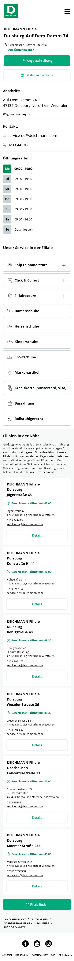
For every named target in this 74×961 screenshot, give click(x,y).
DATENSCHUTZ (40, 955)
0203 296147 (15, 661)
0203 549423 (15, 520)
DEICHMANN (65, 955)
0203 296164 (15, 589)
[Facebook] (25, 946)
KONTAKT (7, 955)
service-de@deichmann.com (32, 135)
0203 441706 (18, 144)
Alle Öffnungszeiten (21, 49)
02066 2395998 (16, 871)
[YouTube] (37, 946)
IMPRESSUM (21, 955)
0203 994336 (15, 730)
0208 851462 (15, 802)
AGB (53, 955)
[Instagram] (48, 946)
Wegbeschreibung (17, 114)
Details (37, 535)
